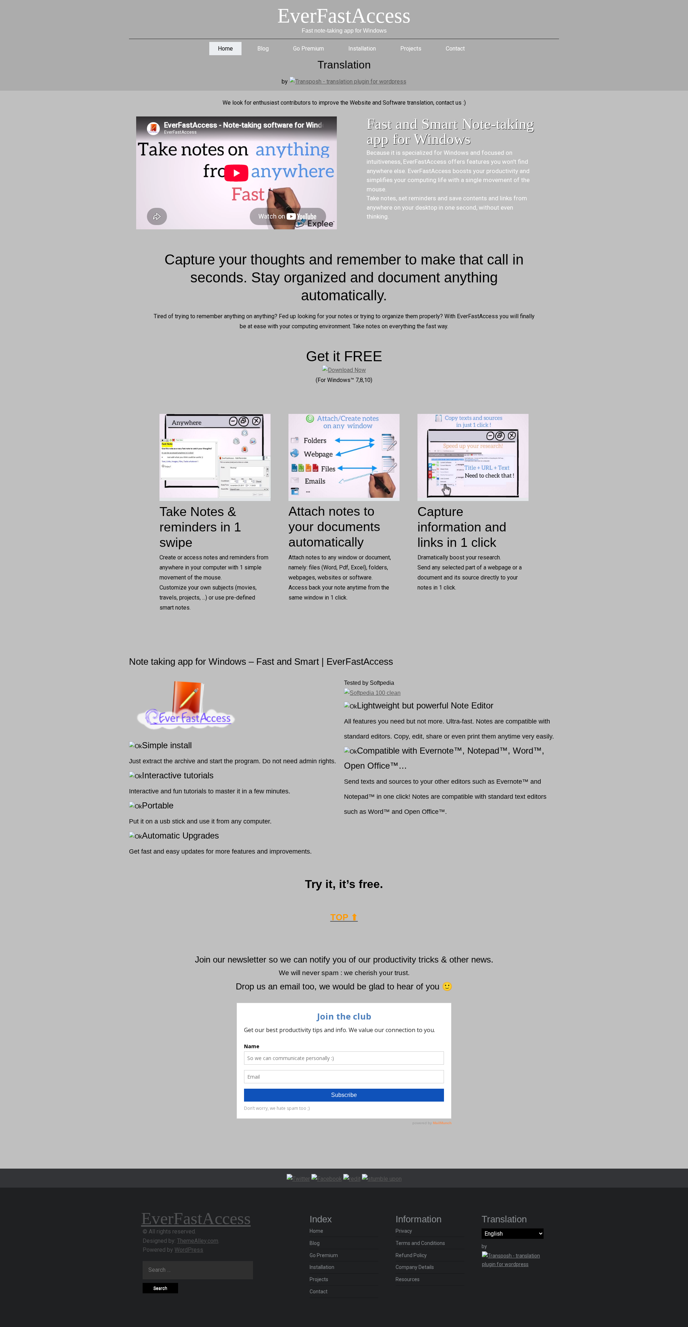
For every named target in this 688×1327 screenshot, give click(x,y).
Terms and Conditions (420, 1243)
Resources (408, 1279)
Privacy (404, 1231)
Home (225, 48)
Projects (410, 48)
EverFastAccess (344, 15)
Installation (362, 48)
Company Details (415, 1267)
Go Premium (308, 48)
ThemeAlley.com (197, 1240)
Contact (455, 48)
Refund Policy (411, 1255)
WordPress (189, 1249)
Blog (263, 48)
